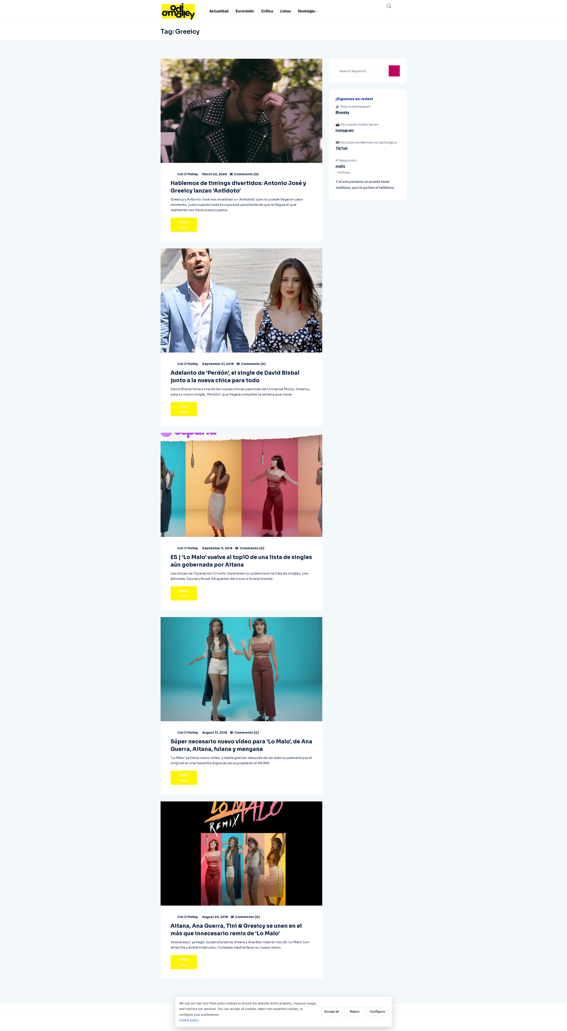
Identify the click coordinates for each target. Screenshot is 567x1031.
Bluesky (342, 112)
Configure (377, 1011)
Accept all (331, 1011)
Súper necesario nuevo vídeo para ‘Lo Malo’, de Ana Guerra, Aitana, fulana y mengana (241, 745)
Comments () (246, 174)
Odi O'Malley (187, 174)
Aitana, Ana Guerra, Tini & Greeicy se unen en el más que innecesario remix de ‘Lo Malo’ (236, 930)
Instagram (345, 130)
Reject (354, 1011)
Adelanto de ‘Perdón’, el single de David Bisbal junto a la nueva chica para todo (235, 377)
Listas (285, 11)
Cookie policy (189, 1020)
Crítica (267, 11)
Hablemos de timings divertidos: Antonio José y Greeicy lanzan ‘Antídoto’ (238, 187)
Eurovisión (245, 11)
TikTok (342, 148)
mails (340, 166)
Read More (183, 224)
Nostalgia (306, 11)
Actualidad (219, 11)
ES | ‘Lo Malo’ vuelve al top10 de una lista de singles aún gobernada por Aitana (241, 561)
